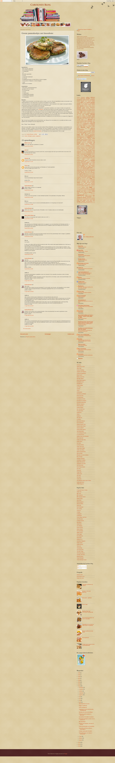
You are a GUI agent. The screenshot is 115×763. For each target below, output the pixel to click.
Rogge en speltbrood (83, 705)
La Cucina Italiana (80, 444)
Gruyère (93, 132)
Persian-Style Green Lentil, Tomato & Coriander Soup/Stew (85, 324)
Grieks (78, 132)
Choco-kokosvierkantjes (82, 345)
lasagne (89, 148)
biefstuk (89, 104)
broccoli (78, 110)
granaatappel (92, 129)
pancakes (93, 161)
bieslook (93, 104)
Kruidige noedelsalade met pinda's (85, 731)
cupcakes (79, 119)
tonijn (82, 191)
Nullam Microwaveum (81, 461)
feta (94, 122)
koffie (94, 143)
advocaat (78, 98)
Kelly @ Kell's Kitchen (29, 215)
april (80, 702)
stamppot (86, 185)
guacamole (78, 133)
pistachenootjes (86, 168)
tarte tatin (93, 188)
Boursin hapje (85, 604)
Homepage (48, 334)
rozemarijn (79, 177)
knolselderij (86, 143)
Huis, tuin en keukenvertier (83, 334)
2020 (79, 672)
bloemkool (79, 108)
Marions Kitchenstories (81, 451)
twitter (83, 192)
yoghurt (84, 200)
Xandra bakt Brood (80, 482)
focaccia (81, 123)
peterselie (85, 167)
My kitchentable (80, 530)
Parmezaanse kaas (86, 163)
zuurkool (88, 202)
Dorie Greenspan (88, 121)
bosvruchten (83, 109)
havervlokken (92, 134)
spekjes (85, 184)
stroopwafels (79, 187)
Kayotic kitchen (80, 527)
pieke (26, 150)
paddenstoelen (83, 161)
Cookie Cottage (80, 385)
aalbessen (78, 97)
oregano (86, 160)
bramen (90, 109)
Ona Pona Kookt (80, 465)
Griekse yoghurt (82, 132)
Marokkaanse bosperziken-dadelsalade (85, 355)
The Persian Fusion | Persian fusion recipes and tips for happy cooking (85, 322)
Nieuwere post (24, 334)
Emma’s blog (81, 291)
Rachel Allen (79, 537)
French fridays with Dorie (81, 517)
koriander (88, 145)
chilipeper (87, 114)
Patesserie (79, 470)
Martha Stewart (80, 529)
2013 (79, 685)
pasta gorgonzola (87, 165)
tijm (85, 189)
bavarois (85, 104)
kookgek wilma (81, 281)
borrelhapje (79, 109)
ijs (94, 135)
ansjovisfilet (78, 102)
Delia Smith (79, 500)
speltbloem (89, 184)
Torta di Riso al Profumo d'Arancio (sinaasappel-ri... (85, 729)
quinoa (81, 173)
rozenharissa (83, 177)
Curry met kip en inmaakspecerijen (84, 335)
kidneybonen (84, 142)
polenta (89, 170)
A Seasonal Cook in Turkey (82, 490)
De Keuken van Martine (81, 393)
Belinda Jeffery (80, 498)
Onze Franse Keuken (81, 466)
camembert (93, 112)
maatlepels (40, 109)
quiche (78, 173)
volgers (94, 196)
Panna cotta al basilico (82, 282)
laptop (87, 148)
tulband (93, 191)
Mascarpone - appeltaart (87, 597)
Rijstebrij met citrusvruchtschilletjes (86, 712)
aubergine (93, 102)
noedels (88, 157)
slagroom (78, 182)
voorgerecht (79, 197)
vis (81, 196)
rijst (82, 174)
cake (81, 112)
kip (94, 142)
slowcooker (89, 182)
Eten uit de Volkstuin (81, 421)
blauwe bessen (85, 107)
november (81, 689)
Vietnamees (90, 195)
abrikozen (93, 97)
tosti (87, 191)
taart (90, 187)
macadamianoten (89, 151)
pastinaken (93, 165)
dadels (82, 119)
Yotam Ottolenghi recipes (82, 559)
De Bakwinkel (79, 392)
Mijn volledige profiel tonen (88, 236)
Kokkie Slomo (79, 441)
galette (87, 126)
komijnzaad (87, 144)
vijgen (94, 195)
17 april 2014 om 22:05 (29, 326)
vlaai (83, 196)
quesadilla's (92, 172)
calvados (84, 112)
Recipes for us (79, 539)
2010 (79, 746)
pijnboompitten (90, 167)
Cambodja (88, 112)
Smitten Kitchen (80, 544)
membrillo (81, 155)
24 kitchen (79, 364)
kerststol (93, 140)
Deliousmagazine (80, 501)
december (81, 687)
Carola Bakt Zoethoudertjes (83, 305)
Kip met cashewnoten (82, 264)
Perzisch (78, 167)
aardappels (83, 97)
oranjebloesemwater (80, 160)
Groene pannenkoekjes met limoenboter (86, 726)
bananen (93, 103)
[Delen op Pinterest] (47, 134)
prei (91, 171)
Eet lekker (80, 338)
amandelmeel (79, 99)
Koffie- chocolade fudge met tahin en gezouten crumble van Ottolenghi (84, 274)
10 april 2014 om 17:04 (29, 280)
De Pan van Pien (80, 395)
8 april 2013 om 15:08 (29, 204)
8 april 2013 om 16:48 (29, 218)
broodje (84, 110)
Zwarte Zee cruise (80, 578)
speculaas (93, 183)
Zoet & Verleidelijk (82, 295)
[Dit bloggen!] (43, 134)
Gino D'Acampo (80, 518)
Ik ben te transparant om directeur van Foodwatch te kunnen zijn (85, 331)
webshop (93, 197)
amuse (86, 101)
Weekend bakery (80, 556)
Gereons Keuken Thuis (81, 424)
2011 (79, 744)
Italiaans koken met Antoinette (83, 436)
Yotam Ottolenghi (80, 558)
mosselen (82, 156)
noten (91, 157)
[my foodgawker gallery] (86, 91)
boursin (87, 109)
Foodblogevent (86, 123)
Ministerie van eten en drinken (82, 455)
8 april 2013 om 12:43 (29, 172)
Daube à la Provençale (82, 318)
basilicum (78, 104)
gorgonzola (93, 128)
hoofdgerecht (90, 135)
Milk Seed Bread (82, 721)
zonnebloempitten (89, 201)
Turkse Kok (79, 478)
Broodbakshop (79, 383)
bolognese (93, 108)
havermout (87, 134)
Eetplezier (79, 415)
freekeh (78, 126)
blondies (83, 108)
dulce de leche (83, 122)
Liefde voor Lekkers (80, 449)
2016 (79, 680)
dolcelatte (78, 121)
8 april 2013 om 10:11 (29, 154)
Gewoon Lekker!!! (80, 427)
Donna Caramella (80, 405)
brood (81, 110)
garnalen (90, 126)
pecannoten (83, 166)
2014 (79, 684)
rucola (78, 178)
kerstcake (85, 140)
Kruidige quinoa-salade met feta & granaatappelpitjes (88, 645)
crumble (91, 118)
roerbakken (85, 176)
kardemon (86, 139)
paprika (87, 162)
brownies (93, 110)
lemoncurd (84, 149)
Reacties (80, 568)
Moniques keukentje (81, 458)
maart (80, 736)
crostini (88, 118)
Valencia (93, 192)
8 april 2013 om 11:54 (29, 161)
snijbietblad (78, 183)
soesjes (89, 183)
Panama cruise (80, 574)
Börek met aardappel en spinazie (84, 278)
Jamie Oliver (79, 524)
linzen (94, 150)
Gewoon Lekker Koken (81, 426)
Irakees (86, 137)
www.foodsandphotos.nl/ (83, 272)
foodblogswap (92, 123)
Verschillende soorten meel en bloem (84, 480)
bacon (86, 103)
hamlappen (93, 133)
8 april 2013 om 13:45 (29, 190)
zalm (91, 200)
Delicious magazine (80, 404)
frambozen (84, 124)
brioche (93, 109)
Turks (78, 192)
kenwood (93, 139)
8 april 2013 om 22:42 (29, 228)
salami (94, 178)
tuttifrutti (80, 192)
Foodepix (78, 512)
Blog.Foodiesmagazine (81, 380)
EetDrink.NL (79, 412)
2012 (79, 742)
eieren (91, 122)
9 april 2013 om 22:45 (29, 254)
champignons (84, 113)
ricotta (80, 174)
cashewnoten (79, 113)
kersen (81, 140)
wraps (81, 200)
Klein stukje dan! (80, 437)
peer (87, 166)
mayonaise (93, 154)
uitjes (87, 192)
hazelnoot (79, 135)
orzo (89, 160)
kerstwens (79, 142)
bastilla (82, 104)
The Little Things (80, 551)
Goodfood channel (80, 520)
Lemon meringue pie (83, 707)
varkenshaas (85, 193)
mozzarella (86, 156)
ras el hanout (90, 173)
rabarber (84, 173)
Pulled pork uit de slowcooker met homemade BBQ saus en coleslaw (84, 341)
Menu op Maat (79, 453)
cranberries (93, 117)
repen (94, 173)
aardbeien (88, 97)
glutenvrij (78, 128)
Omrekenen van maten (81, 463)
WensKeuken (81, 286)
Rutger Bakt (80, 250)
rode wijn (78, 176)
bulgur (78, 112)
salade (90, 178)
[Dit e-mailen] (42, 134)
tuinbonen (89, 191)
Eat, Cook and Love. (81, 409)
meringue (85, 155)
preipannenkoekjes (37, 131)
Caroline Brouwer (28, 185)
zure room (80, 202)
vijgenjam (78, 196)
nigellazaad (85, 157)
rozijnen (93, 177)
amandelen (93, 98)
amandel (88, 98)
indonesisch (82, 137)
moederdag (78, 156)
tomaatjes (93, 189)
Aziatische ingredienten (81, 373)
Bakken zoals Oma (80, 376)
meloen (78, 155)
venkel (86, 195)
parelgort (90, 162)
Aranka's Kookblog (80, 370)
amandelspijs (92, 99)
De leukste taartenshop (81, 402)
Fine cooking (79, 508)
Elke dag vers (79, 417)
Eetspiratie (80, 358)
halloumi (82, 133)
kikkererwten (89, 142)
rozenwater (89, 177)
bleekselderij (92, 107)
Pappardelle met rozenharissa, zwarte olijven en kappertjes (88, 625)
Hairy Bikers (79, 522)
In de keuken (80, 354)
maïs (94, 151)
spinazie (33, 136)
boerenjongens (88, 108)
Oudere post (71, 334)
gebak (93, 126)
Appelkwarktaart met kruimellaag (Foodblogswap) (87, 612)
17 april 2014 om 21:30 (29, 315)
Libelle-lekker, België (81, 448)
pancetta (78, 162)
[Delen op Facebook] (46, 134)
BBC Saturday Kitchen (81, 496)
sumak (87, 187)
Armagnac (84, 102)
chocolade (92, 114)
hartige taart (80, 134)
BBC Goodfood (80, 495)
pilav (94, 167)
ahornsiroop (83, 98)
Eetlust (78, 414)
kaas (81, 138)
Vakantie (90, 192)
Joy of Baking (79, 525)
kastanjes (90, 139)
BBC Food (79, 493)
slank (82, 182)
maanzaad (79, 151)
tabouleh (82, 188)
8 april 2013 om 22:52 (29, 236)
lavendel (93, 148)
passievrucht (79, 165)
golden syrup (87, 128)
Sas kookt (79, 475)
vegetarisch (38, 136)
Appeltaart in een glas (82, 247)
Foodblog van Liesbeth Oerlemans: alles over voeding (85, 329)
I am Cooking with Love (81, 432)
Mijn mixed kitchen (82, 348)
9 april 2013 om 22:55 (29, 268)
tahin (85, 188)
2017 (79, 678)
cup (94, 118)
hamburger (89, 133)
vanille (78, 193)
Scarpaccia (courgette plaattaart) (84, 255)
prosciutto (78, 172)
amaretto (82, 101)
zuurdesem (85, 202)
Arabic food (79, 491)
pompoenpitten (79, 171)
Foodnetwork (79, 515)
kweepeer (78, 148)
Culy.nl (78, 390)
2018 (79, 676)
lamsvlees (83, 148)
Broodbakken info (80, 381)
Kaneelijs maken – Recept (83, 251)
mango (78, 153)
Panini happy (79, 534)
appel (82, 102)
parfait (94, 162)
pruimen (82, 172)
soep (86, 183)
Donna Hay (79, 505)
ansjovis (93, 101)
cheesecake (92, 113)
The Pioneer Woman (81, 552)
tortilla (85, 191)
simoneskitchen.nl (82, 300)
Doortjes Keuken (81, 258)
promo (94, 171)
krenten (93, 145)
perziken (93, 166)
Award (81, 103)
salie (78, 179)
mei (80, 700)
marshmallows (83, 154)
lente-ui (87, 149)
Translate (86, 66)
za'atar (88, 200)
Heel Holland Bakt (80, 431)
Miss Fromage (79, 456)
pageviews (88, 161)
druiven (78, 122)
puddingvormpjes (87, 172)
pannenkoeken (83, 162)
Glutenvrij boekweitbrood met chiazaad (85, 268)
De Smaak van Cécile (81, 398)
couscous (88, 117)
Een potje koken (80, 410)
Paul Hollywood (80, 535)
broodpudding (88, 110)
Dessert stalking (80, 503)
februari (80, 738)
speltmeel (93, 184)
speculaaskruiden (80, 184)
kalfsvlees (89, 138)
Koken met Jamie (81, 344)
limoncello (90, 150)
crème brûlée (79, 118)
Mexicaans (90, 155)
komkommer (92, 144)
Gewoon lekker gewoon (81, 429)
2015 (79, 682)
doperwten (82, 121)
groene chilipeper (89, 132)
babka (84, 103)
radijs (87, 173)
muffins (93, 156)
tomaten (78, 191)
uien (85, 192)
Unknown (26, 158)
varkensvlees (93, 193)
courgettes (84, 117)
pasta (83, 165)
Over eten (79, 468)
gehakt (78, 127)
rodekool (81, 176)
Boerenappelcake (85, 637)
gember (88, 127)
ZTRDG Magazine (80, 483)
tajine (87, 188)
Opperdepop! (80, 311)
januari (80, 740)
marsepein (78, 154)
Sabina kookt (79, 473)
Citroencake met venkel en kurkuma (84, 292)
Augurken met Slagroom (81, 371)
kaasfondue (85, 138)
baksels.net (80, 267)
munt (78, 157)
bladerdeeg (79, 107)
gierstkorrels (93, 127)
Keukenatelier (81, 254)
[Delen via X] (44, 134)
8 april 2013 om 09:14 (29, 146)
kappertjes (79, 139)
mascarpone (88, 154)
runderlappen (84, 178)
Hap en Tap (80, 246)
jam (91, 137)
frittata (81, 126)
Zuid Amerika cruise (80, 576)
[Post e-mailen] (40, 134)
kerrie (78, 140)
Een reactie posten (27, 328)
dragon (94, 121)
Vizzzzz (26, 165)
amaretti (78, 101)
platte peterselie (85, 170)
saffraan (87, 178)
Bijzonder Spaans (80, 378)
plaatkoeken (79, 170)
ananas (89, 101)
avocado (78, 103)
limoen (26, 136)
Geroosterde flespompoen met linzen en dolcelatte (88, 618)
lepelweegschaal (92, 149)
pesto (81, 167)
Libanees (78, 150)
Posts (79, 565)
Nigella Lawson (80, 532)
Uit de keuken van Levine (83, 263)
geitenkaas (83, 127)
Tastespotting (79, 547)
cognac (81, 117)
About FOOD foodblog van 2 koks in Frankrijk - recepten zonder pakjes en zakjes (85, 316)
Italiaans (89, 137)
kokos (78, 144)
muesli (90, 156)
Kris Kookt (79, 443)
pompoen (93, 170)
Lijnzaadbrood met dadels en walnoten (86, 716)
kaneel (93, 138)
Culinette (78, 388)
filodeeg (78, 123)
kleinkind (78, 143)
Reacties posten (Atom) (30, 336)
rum (80, 178)
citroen (89, 115)
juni (80, 698)
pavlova (78, 166)
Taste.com (79, 546)
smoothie (93, 182)
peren (90, 166)
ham (85, 133)
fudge (84, 126)
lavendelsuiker (79, 149)
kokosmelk (82, 144)
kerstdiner (89, 140)
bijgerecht (82, 105)
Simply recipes (80, 542)
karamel (82, 139)
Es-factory (79, 419)
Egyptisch (88, 122)
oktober (80, 691)
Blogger (65, 753)
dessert (90, 119)
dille (94, 119)
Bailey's (88, 103)
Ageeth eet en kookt (81, 366)
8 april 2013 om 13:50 (29, 197)
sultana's (83, 187)
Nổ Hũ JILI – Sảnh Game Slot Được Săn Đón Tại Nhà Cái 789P (85, 288)
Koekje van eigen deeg (81, 439)
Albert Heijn (79, 368)
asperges (88, 102)
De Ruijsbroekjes (80, 397)
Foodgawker (79, 513)
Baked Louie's (27, 142)
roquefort (93, 176)
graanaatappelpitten (80, 129)
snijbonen (82, 183)
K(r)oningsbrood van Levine (84, 703)
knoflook (82, 143)
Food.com (79, 510)
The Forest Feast (80, 549)
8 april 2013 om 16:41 (29, 211)
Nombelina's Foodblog (81, 460)
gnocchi (82, 128)
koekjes (90, 143)
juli (80, 696)
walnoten (84, 197)
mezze (93, 155)
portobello (88, 171)
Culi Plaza (79, 386)
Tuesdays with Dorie (81, 554)
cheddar (88, 113)
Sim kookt (79, 477)
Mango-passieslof (81, 296)
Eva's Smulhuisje (80, 422)
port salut (85, 171)
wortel (78, 200)
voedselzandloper (88, 196)
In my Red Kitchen (80, 434)
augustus (81, 694)
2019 (79, 674)
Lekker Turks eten (80, 446)
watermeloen (89, 197)
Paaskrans (78, 161)
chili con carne (80, 114)
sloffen (84, 182)
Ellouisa (80, 277)
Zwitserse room (92, 202)
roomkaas (89, 176)
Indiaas (78, 137)
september (81, 692)
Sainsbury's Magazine (81, 541)
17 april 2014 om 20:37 (29, 305)
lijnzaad (82, 150)
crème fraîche (84, 118)
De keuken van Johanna (81, 400)
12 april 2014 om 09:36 (29, 291)
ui (84, 192)
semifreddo (93, 179)
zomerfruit (83, 201)
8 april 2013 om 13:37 (29, 181)
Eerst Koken (80, 310)
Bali (90, 103)
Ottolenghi (30, 136)
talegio (90, 188)
